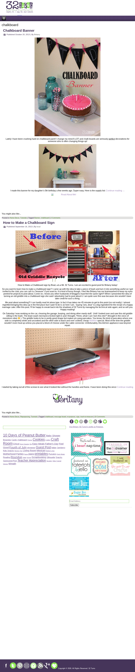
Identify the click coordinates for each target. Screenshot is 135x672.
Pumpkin (52, 454)
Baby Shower (53, 435)
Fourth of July (18, 447)
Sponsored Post (10, 461)
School (29, 457)
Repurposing (25, 417)
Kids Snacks (8, 450)
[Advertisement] (34, 538)
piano (31, 454)
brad (38, 227)
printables (41, 453)
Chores (29, 440)
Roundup (16, 457)
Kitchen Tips (18, 451)
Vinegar (5, 464)
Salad (24, 457)
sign (77, 417)
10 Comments (99, 417)
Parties (20, 454)
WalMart (93, 320)
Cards (14, 440)
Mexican (41, 450)
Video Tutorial (56, 461)
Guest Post (43, 447)
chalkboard (45, 218)
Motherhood (9, 454)
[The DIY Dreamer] (117, 455)
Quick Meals (61, 454)
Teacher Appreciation (31, 460)
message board (60, 417)
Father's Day (51, 443)
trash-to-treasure (86, 417)
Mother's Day (50, 451)
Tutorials (23, 218)
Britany (37, 34)
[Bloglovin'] (104, 423)
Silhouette (51, 457)
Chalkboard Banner (18, 31)
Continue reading (115, 190)
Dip (31, 444)
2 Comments (55, 218)
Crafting (47, 440)
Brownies (7, 440)
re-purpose (71, 417)
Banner (37, 218)
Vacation (49, 461)
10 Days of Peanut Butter (24, 435)
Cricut (16, 443)
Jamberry (61, 447)
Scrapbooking (39, 457)
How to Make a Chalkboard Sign (29, 223)
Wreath (12, 463)
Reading (6, 457)
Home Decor (14, 218)
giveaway (31, 447)
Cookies (39, 439)
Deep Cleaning (24, 444)
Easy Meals (38, 443)
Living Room (29, 450)
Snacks (59, 457)
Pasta (26, 454)
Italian (53, 447)
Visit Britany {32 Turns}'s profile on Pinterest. (86, 427)
